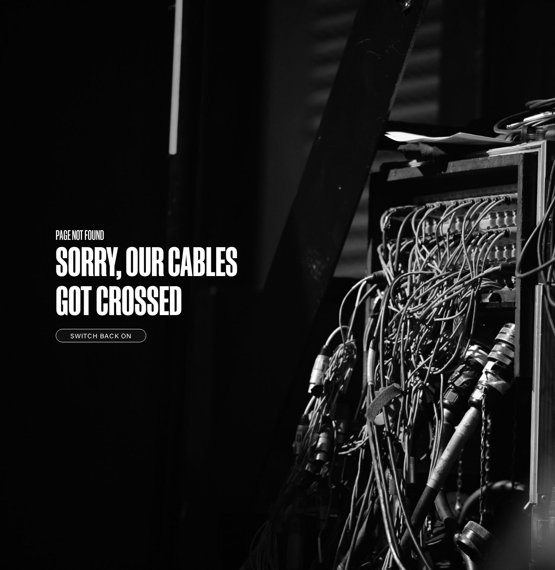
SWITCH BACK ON (101, 336)
